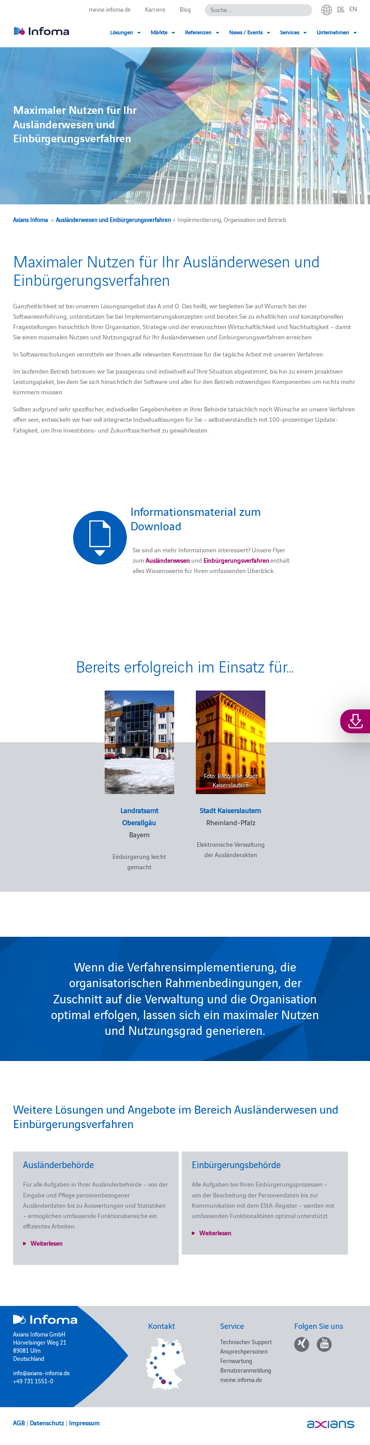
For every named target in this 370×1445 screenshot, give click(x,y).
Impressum (84, 1422)
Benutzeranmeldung (245, 1370)
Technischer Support (246, 1341)
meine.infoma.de (110, 9)
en (353, 8)
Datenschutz (47, 1422)
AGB (19, 1422)
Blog (185, 9)
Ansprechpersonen (244, 1351)
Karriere (155, 9)
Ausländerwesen (168, 559)
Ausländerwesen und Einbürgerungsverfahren (113, 219)
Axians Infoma (30, 219)
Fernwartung (236, 1360)
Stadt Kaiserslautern (230, 810)
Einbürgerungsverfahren (236, 559)
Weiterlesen (47, 1242)
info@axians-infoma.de (41, 1372)
